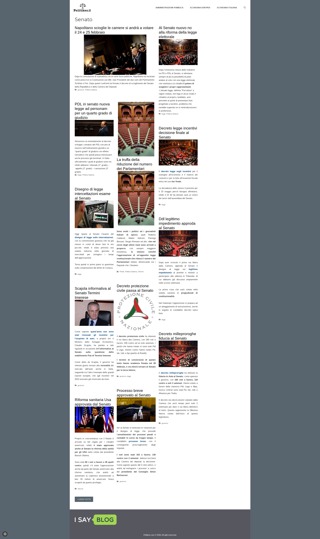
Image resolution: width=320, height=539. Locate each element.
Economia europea (200, 7)
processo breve (137, 441)
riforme (141, 272)
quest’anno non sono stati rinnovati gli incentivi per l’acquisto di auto (94, 335)
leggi (163, 114)
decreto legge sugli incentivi (176, 171)
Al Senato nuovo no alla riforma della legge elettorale (178, 32)
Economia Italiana (227, 7)
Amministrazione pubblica (169, 7)
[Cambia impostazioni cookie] (5, 533)
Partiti (122, 272)
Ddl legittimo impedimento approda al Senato (177, 223)
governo (81, 90)
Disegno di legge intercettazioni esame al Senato (92, 193)
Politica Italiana (91, 90)
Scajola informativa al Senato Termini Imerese (93, 293)
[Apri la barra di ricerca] (244, 8)
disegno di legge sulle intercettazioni (94, 237)
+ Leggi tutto (84, 499)
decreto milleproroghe (172, 373)
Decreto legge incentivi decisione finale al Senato (178, 132)
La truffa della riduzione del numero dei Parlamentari (134, 164)
